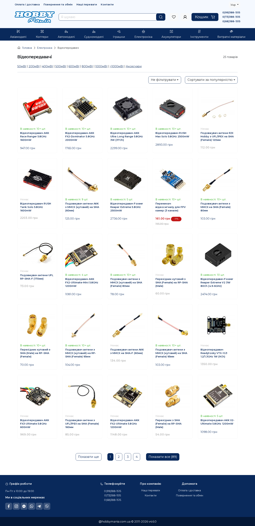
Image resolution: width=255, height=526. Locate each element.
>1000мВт (117, 66)
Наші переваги (86, 4)
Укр (233, 4)
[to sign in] (173, 17)
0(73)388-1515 (231, 16)
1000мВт (101, 66)
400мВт (47, 66)
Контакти (107, 4)
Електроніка (44, 47)
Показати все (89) (163, 457)
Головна (27, 47)
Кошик (201, 16)
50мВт (21, 66)
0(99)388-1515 (231, 12)
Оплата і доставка (27, 4)
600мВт (74, 66)
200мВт (34, 66)
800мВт (87, 66)
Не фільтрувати (163, 80)
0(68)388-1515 (231, 21)
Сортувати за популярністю (210, 80)
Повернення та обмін (58, 4)
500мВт (60, 66)
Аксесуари (134, 66)
